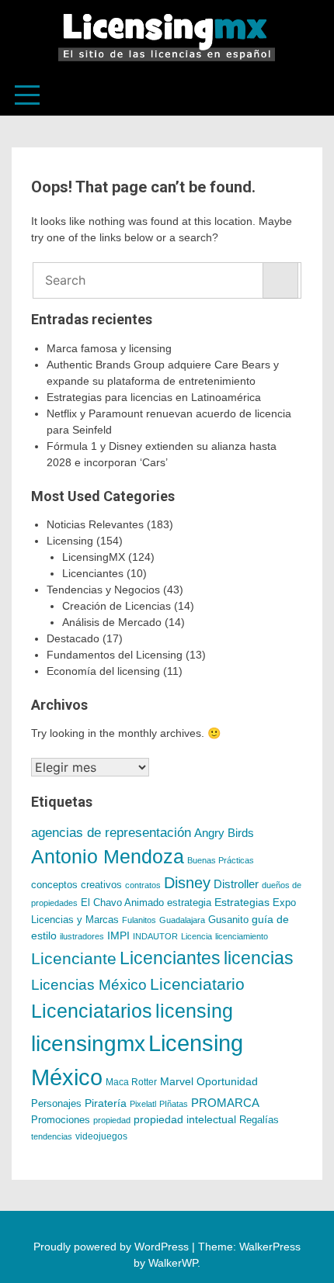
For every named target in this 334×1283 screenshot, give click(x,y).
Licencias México (89, 985)
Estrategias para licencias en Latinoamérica (154, 397)
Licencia (196, 936)
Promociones (60, 1120)
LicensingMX (93, 557)
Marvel (176, 1081)
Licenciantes (93, 573)
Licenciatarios (91, 1011)
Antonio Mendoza (107, 856)
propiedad (111, 1120)
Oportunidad (227, 1081)
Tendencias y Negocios (103, 589)
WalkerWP (172, 1263)
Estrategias (242, 902)
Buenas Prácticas (220, 860)
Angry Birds (224, 832)
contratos (143, 885)
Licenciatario (197, 984)
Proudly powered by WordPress (112, 1246)
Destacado (73, 638)
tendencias (51, 1136)
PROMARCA (225, 1103)
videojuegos (101, 1136)
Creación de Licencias (116, 606)
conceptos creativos (76, 884)
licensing (194, 1011)
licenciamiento (241, 936)
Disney (187, 882)
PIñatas (173, 1103)
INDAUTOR (155, 936)
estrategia (189, 902)
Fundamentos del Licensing (115, 654)
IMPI (118, 935)
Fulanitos (139, 920)
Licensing (70, 540)
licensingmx (88, 1044)
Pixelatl (143, 1103)
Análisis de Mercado (112, 622)
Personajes (56, 1103)
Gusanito (228, 920)
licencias (259, 958)
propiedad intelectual (185, 1119)
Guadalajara (182, 920)
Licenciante (74, 958)
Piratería (106, 1103)
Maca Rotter (131, 1082)
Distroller (236, 883)
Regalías (259, 1120)
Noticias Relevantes (95, 524)
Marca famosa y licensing (109, 348)
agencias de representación (111, 832)
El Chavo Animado (122, 902)
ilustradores (82, 936)
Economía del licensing (103, 671)
